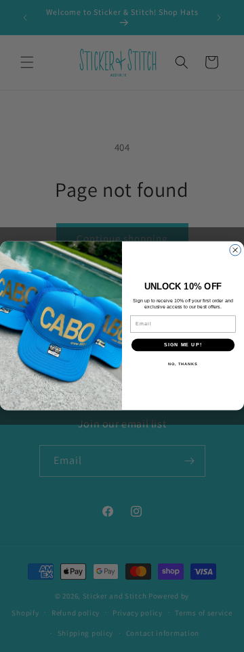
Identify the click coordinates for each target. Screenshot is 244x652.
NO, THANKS (183, 364)
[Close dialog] (235, 250)
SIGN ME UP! (183, 345)
